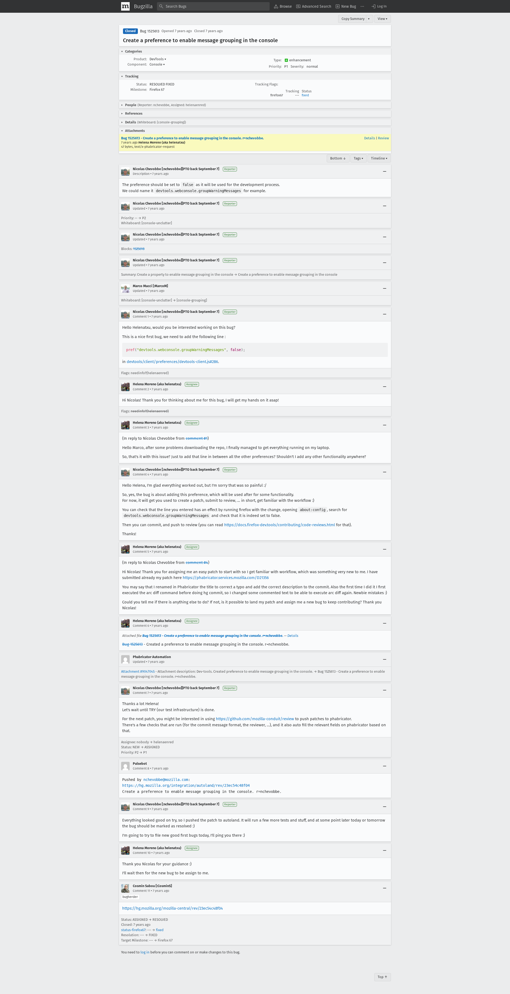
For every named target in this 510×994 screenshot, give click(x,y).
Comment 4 (141, 474)
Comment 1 (141, 316)
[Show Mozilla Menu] (125, 6)
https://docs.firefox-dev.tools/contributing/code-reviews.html (279, 524)
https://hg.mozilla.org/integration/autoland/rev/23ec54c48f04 (186, 785)
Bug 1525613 (149, 31)
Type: (278, 60)
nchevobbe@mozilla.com (165, 779)
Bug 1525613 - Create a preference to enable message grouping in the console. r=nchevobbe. (192, 138)
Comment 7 (141, 693)
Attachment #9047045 (138, 671)
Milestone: (138, 90)
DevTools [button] (158, 59)
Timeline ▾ (379, 158)
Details (369, 138)
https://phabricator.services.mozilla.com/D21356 (226, 577)
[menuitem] (283, 6)
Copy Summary (353, 19)
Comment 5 (141, 552)
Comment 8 (141, 768)
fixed (305, 95)
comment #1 (196, 438)
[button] (379, 6)
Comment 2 (141, 389)
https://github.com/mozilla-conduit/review (255, 718)
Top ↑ (383, 977)
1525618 (138, 249)
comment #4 (197, 562)
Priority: (275, 66)
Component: (137, 64)
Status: (141, 84)
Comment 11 (141, 891)
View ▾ (383, 19)
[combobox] (213, 6)
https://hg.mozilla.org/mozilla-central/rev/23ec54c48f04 (172, 908)
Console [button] (157, 64)
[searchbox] (213, 6)
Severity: (297, 66)
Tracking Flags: (266, 84)
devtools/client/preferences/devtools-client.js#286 (172, 361)
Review (383, 138)
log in (145, 952)
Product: (140, 59)
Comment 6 (141, 626)
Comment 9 (141, 809)
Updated (139, 208)
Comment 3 (141, 427)
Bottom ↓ (338, 158)
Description (141, 174)
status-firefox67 (133, 930)
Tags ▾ (358, 158)
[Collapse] (384, 171)
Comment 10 (142, 853)
